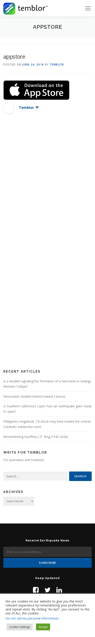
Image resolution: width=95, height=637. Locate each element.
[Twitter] (47, 589)
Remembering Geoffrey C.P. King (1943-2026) (35, 437)
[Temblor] (8, 108)
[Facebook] (36, 589)
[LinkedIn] (59, 589)
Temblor (57, 64)
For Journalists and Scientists (23, 460)
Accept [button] (43, 627)
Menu (87, 8)
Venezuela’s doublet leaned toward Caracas (34, 396)
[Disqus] (47, 189)
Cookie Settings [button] (19, 627)
